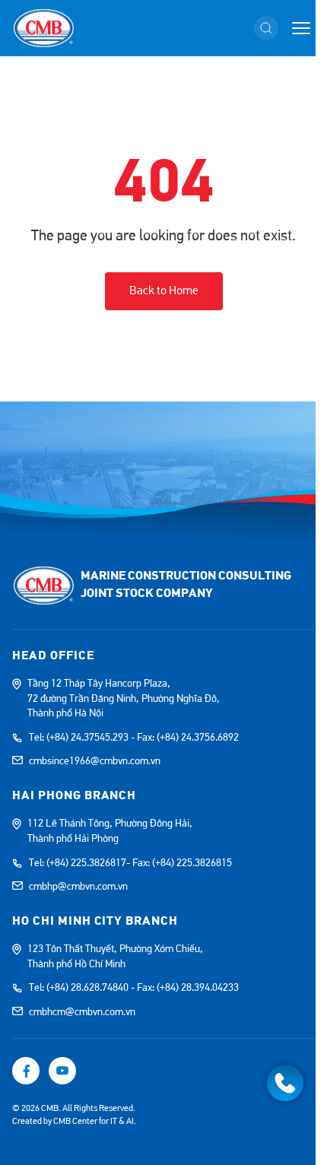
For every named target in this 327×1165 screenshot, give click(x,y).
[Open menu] (301, 28)
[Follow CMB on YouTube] (62, 1070)
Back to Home (163, 290)
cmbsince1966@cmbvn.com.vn (94, 761)
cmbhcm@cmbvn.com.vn (82, 1012)
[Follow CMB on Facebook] (26, 1070)
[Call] (285, 1083)
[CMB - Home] (43, 28)
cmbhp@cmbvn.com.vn (78, 886)
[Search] (266, 28)
